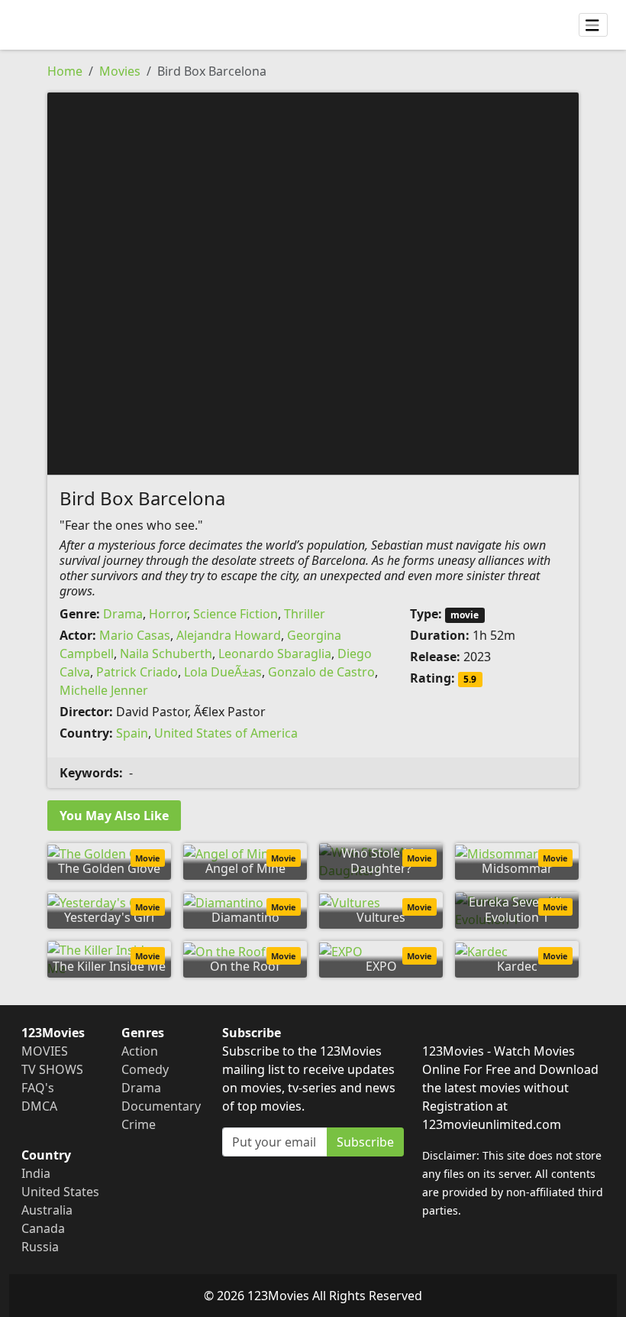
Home (64, 71)
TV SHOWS (52, 1069)
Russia (40, 1246)
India (35, 1173)
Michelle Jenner (104, 690)
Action (139, 1051)
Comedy (145, 1069)
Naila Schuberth (166, 653)
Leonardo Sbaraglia (274, 653)
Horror (168, 613)
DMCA (39, 1106)
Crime (138, 1124)
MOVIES (44, 1051)
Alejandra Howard (228, 635)
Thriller (304, 613)
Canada (43, 1228)
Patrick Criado (137, 671)
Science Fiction (235, 613)
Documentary (161, 1106)
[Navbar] (593, 25)
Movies (119, 71)
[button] (313, 282)
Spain (132, 733)
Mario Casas (134, 635)
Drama (123, 613)
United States (60, 1191)
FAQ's (37, 1087)
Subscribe (365, 1142)
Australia (47, 1210)
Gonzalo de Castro (321, 671)
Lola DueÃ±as (223, 671)
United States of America (226, 733)
